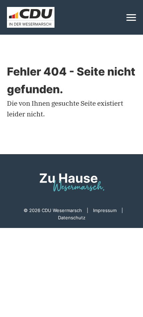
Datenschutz (71, 217)
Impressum (105, 210)
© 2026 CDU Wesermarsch (53, 210)
